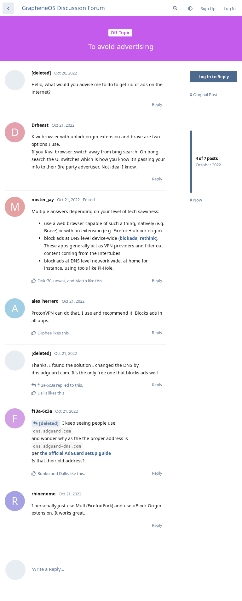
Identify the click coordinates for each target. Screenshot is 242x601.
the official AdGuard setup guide (75, 453)
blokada (128, 238)
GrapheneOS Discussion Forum (63, 8)
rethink (148, 238)
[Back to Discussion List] (8, 8)
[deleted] (49, 423)
